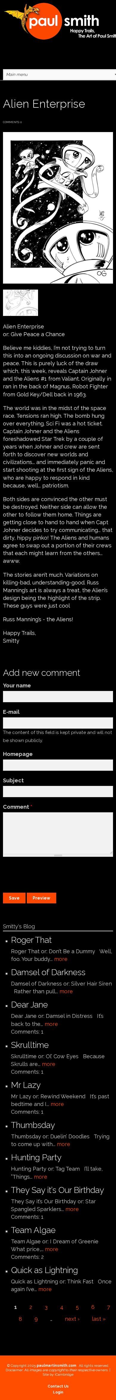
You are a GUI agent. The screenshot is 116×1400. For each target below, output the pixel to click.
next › (72, 1319)
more (61, 959)
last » (99, 1319)
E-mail (11, 712)
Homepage (18, 754)
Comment (17, 807)
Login (58, 1392)
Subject (13, 780)
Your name (17, 685)
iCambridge (64, 1374)
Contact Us (58, 1386)
